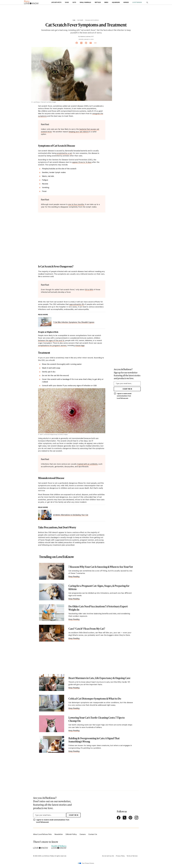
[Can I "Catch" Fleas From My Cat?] (51, 633)
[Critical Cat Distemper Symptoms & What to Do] (51, 703)
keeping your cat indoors (79, 132)
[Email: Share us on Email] (90, 43)
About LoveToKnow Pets (42, 834)
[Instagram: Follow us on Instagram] (137, 818)
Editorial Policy (71, 834)
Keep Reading (73, 576)
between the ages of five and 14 (51, 340)
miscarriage (79, 345)
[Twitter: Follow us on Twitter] (125, 818)
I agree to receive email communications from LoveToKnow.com (124, 396)
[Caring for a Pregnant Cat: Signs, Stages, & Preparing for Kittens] (51, 592)
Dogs (67, 2)
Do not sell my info (108, 856)
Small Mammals (85, 2)
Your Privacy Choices (88, 863)
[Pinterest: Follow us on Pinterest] (131, 818)
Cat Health (80, 20)
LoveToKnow (137, 2)
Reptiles (98, 2)
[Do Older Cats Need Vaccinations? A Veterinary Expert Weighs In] (51, 612)
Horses (126, 2)
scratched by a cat (64, 153)
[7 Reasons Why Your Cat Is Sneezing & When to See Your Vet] (51, 571)
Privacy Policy (120, 856)
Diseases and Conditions (92, 20)
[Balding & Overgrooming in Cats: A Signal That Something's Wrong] (51, 744)
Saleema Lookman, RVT (87, 36)
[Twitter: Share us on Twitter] (81, 43)
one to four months (76, 204)
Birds (106, 2)
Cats (74, 2)
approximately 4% (76, 304)
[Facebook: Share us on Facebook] (76, 43)
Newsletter (58, 834)
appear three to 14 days (82, 162)
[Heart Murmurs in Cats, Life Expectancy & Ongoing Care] (51, 682)
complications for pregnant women (52, 345)
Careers (83, 834)
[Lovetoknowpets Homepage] (31, 2)
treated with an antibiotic (87, 464)
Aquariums (116, 2)
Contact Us (92, 834)
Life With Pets (56, 2)
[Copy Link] (95, 43)
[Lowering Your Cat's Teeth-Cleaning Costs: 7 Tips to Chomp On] (51, 723)
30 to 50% (89, 289)
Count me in (127, 389)
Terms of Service (132, 856)
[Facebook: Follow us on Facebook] (119, 818)
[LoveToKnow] (40, 846)
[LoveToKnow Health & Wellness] (59, 846)
